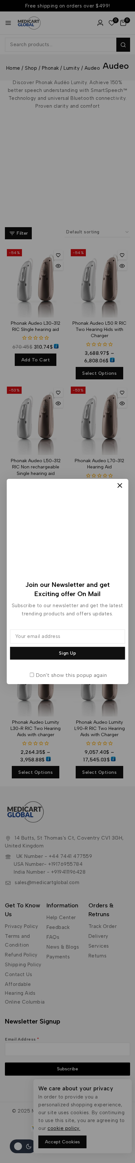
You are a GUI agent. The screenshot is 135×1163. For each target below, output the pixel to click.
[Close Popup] (120, 486)
